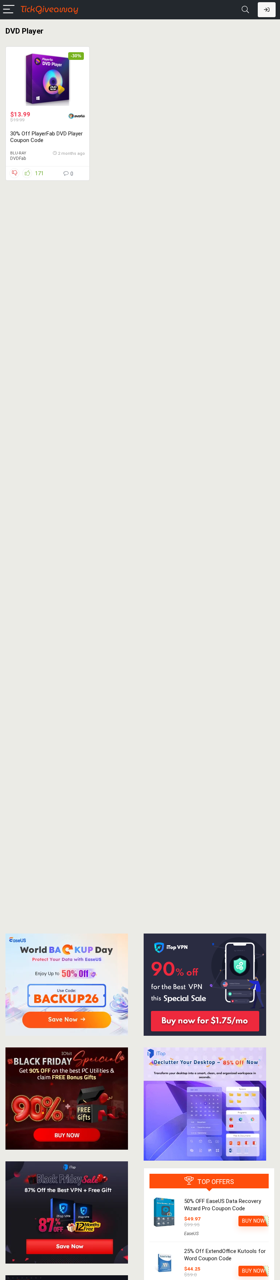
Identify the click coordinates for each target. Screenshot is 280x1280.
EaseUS (191, 1233)
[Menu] (9, 9)
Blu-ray (18, 153)
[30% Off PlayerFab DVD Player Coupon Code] (47, 78)
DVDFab (18, 158)
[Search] (245, 9)
